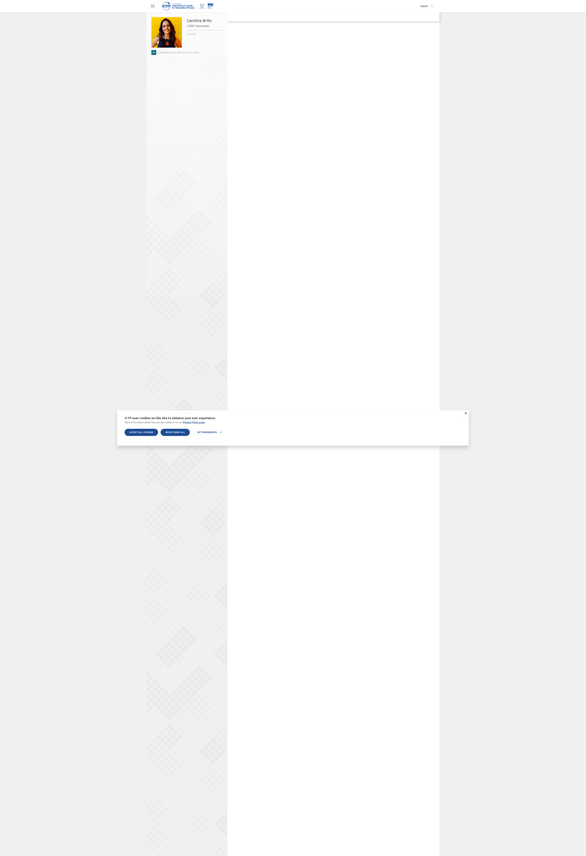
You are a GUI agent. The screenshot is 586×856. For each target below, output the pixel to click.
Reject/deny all (175, 432)
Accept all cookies (141, 432)
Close (466, 413)
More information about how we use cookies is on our (165, 422)
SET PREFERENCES (207, 432)
